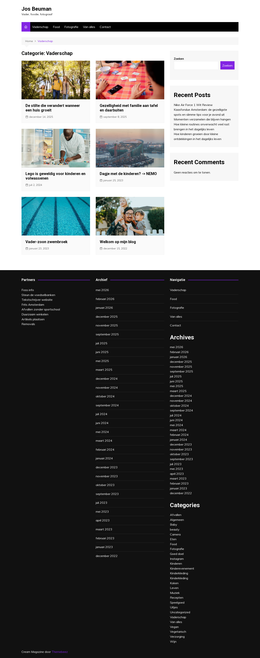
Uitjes (174, 607)
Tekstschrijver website (37, 300)
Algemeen (177, 520)
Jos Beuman (36, 9)
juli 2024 (101, 414)
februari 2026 (105, 299)
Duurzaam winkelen (35, 314)
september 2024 (107, 405)
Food (56, 27)
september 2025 (107, 334)
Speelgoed (177, 602)
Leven (174, 588)
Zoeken (179, 58)
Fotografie (71, 27)
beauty (174, 529)
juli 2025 (101, 343)
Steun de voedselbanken (38, 295)
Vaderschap (40, 27)
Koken (174, 583)
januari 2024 (104, 458)
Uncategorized (180, 612)
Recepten (176, 597)
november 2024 (107, 387)
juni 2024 (102, 423)
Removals (28, 324)
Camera (175, 534)
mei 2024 (102, 432)
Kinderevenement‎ (182, 568)
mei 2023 (102, 511)
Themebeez (60, 652)
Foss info (28, 290)
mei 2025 (102, 361)
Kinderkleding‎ (179, 573)
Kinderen (176, 563)
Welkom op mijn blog (118, 241)
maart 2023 (104, 529)
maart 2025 (104, 370)
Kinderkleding (179, 578)
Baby (173, 524)
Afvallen (175, 515)
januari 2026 (104, 308)
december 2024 (107, 378)
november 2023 (107, 476)
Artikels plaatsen (33, 319)
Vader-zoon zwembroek (47, 241)
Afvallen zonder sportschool (41, 309)
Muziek (175, 593)
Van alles (89, 27)
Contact (105, 27)
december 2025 (107, 316)
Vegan (174, 627)
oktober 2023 (105, 485)
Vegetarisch (178, 631)
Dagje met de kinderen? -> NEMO (128, 173)
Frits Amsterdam (33, 304)
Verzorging (177, 636)
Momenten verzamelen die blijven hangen (202, 119)
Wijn (173, 641)
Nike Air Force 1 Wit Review (193, 105)
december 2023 (107, 467)
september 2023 (107, 494)
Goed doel (177, 554)
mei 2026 (102, 290)
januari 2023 (104, 547)
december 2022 (107, 556)
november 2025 (107, 325)
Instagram (177, 559)
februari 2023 (105, 538)
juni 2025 (102, 352)
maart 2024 (104, 440)
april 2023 (103, 520)
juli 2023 (101, 502)
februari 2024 (105, 449)
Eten (173, 539)
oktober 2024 (105, 396)
